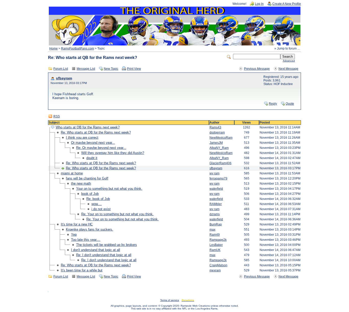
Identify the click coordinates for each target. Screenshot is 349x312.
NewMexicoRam (221, 137)
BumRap (216, 224)
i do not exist (101, 209)
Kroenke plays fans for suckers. (89, 229)
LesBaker (216, 245)
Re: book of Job (98, 199)
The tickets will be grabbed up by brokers (106, 245)
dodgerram (217, 132)
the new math (81, 183)
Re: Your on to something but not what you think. (117, 214)
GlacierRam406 (220, 163)
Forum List (60, 68)
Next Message (288, 68)
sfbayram (64, 78)
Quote (290, 103)
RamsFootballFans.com (77, 48)
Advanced (289, 60)
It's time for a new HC (77, 224)
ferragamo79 (218, 178)
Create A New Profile (286, 4)
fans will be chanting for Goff (87, 178)
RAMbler (216, 204)
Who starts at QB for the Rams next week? (88, 127)
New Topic (111, 68)
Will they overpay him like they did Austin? (112, 153)
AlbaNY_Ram (219, 148)
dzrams (215, 214)
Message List (86, 68)
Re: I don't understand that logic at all (103, 255)
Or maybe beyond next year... (93, 143)
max (212, 229)
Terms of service (169, 300)
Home (53, 48)
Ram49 (215, 234)
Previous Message (257, 68)
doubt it (91, 158)
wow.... (96, 204)
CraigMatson (218, 265)
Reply (273, 103)
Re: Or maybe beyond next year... (101, 148)
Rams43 (215, 127)
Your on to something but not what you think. (109, 188)
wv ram (214, 173)
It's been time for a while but (81, 270)
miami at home (72, 173)
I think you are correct (82, 137)
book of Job (90, 194)
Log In (259, 4)
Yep (74, 234)
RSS (56, 116)
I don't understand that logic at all (95, 250)
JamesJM (216, 143)
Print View (134, 68)
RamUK (215, 250)
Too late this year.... (85, 240)
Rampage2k (218, 240)
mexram (215, 270)
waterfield (216, 188)
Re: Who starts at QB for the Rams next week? (96, 132)
